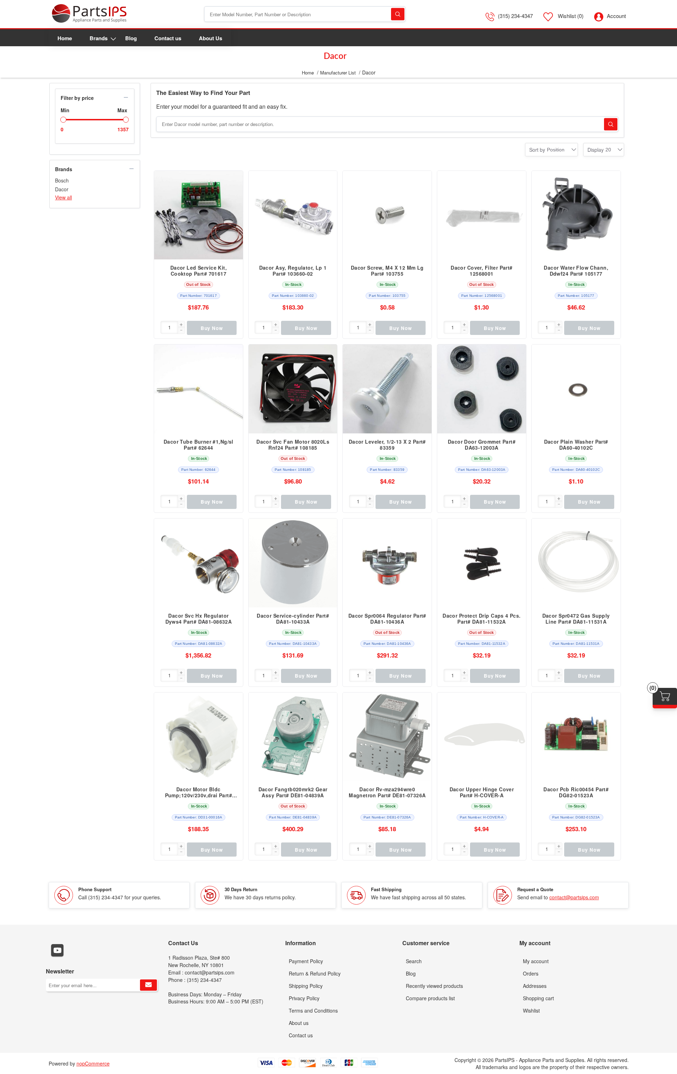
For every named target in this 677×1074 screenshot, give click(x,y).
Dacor (61, 189)
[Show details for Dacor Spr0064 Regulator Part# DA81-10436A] (387, 562)
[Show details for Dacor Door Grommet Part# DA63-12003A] (481, 388)
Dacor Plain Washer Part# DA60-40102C (576, 445)
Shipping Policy (306, 985)
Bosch (62, 180)
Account (616, 15)
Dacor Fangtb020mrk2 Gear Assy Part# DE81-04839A (293, 792)
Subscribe (148, 985)
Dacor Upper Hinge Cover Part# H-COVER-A (482, 792)
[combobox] (555, 149)
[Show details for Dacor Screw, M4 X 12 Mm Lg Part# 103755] (387, 215)
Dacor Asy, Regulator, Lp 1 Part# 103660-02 (293, 271)
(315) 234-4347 (515, 15)
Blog (411, 973)
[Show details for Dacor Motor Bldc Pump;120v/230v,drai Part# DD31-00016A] (198, 736)
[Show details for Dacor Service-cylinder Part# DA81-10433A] (293, 562)
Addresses (535, 985)
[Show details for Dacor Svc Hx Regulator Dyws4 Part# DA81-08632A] (198, 562)
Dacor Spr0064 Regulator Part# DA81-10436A (387, 619)
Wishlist (531, 1010)
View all (63, 197)
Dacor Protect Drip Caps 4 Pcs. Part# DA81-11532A (482, 619)
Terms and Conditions (313, 1010)
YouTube (57, 950)
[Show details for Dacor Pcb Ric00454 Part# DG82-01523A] (576, 736)
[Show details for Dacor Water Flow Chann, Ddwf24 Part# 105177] (576, 215)
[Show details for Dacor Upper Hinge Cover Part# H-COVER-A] (481, 736)
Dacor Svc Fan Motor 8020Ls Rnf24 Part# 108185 (292, 445)
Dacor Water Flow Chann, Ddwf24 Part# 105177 (576, 271)
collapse (126, 97)
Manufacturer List (338, 72)
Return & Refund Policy (315, 973)
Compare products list (430, 998)
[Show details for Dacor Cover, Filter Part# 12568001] (481, 215)
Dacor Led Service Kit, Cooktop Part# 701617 (198, 271)
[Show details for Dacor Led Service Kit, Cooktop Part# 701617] (198, 215)
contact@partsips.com (574, 897)
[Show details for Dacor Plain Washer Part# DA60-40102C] (576, 388)
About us (299, 1022)
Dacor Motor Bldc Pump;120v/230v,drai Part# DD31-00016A (198, 792)
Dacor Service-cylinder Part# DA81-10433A (293, 619)
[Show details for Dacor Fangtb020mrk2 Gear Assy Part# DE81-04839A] (293, 736)
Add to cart (234, 180)
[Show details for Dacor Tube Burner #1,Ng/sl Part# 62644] (198, 388)
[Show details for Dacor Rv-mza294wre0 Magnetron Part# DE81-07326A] (387, 736)
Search (397, 14)
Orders (530, 973)
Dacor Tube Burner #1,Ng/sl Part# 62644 (198, 445)
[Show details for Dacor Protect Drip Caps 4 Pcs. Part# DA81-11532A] (481, 562)
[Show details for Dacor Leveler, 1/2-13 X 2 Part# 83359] (387, 388)
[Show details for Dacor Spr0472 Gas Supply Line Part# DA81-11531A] (576, 562)
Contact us (301, 1035)
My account (536, 961)
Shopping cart (538, 998)
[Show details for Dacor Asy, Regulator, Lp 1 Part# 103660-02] (293, 215)
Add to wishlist (234, 208)
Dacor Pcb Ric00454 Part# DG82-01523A (576, 792)
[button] (181, 324)
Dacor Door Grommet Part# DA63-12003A (482, 445)
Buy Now (212, 328)
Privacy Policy (304, 998)
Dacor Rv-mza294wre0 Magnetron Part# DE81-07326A (387, 792)
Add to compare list (234, 194)
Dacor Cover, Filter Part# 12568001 (482, 271)
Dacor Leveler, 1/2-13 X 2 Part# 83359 (387, 445)
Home (308, 72)
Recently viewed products (434, 985)
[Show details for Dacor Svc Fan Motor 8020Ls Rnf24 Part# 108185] (293, 388)
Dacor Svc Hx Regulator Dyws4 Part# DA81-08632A (198, 619)
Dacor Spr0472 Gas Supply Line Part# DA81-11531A (576, 619)
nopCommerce (93, 1063)
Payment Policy (306, 961)
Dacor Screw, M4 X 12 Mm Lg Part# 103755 (387, 271)
